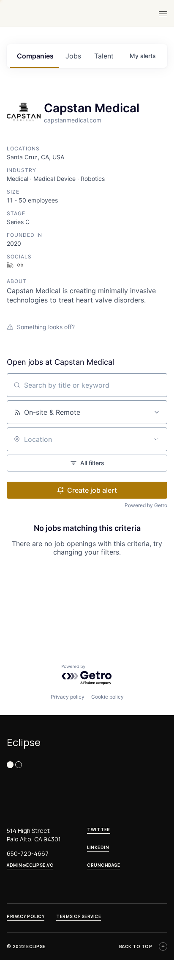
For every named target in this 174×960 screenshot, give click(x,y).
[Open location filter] (156, 439)
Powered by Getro (146, 505)
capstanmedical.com (72, 120)
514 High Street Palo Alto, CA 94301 (34, 835)
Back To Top (135, 946)
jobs (73, 56)
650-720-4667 (28, 853)
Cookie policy (107, 697)
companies (35, 56)
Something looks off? (46, 326)
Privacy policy (67, 697)
